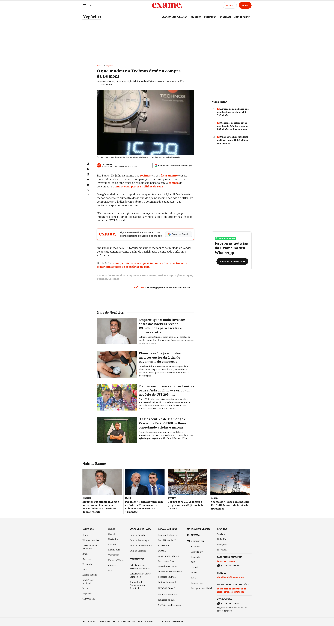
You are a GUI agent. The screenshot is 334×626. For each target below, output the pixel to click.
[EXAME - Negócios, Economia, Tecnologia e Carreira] (167, 5)
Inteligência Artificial (88, 581)
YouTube (221, 534)
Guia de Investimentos (141, 545)
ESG (84, 569)
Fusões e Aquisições (170, 275)
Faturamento (148, 275)
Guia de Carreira (138, 550)
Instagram (222, 544)
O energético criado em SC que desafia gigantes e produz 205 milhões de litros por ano (232, 126)
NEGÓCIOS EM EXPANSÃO (174, 17)
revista (195, 535)
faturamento (169, 175)
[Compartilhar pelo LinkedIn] (88, 174)
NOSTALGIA (225, 17)
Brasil (85, 554)
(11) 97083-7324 (230, 603)
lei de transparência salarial (169, 622)
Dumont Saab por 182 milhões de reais (138, 186)
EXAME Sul (163, 545)
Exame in (195, 546)
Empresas (133, 275)
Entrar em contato (226, 561)
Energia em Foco (166, 561)
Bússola (162, 550)
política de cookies (121, 622)
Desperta (195, 557)
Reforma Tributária (167, 535)
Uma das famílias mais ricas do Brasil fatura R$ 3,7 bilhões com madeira (232, 140)
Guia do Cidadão (138, 535)
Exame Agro (114, 549)
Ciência (112, 565)
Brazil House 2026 (167, 540)
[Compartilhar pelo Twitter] (88, 184)
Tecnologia (113, 555)
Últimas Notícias (90, 540)
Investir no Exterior (167, 566)
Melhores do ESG (166, 599)
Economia (87, 564)
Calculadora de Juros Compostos (140, 575)
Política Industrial (167, 582)
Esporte (112, 544)
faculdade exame (200, 529)
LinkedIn (221, 539)
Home (99, 65)
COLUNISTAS (88, 598)
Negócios (91, 16)
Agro (193, 578)
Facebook (221, 549)
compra (173, 183)
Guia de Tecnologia (139, 540)
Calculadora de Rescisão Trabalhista (140, 567)
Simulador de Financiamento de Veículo (137, 585)
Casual (111, 534)
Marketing (113, 539)
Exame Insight (89, 574)
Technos (145, 175)
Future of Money (116, 560)
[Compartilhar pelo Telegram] (88, 179)
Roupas (187, 275)
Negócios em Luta (167, 577)
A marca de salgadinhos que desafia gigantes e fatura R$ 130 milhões (233, 112)
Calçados (113, 278)
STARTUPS (196, 17)
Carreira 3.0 (197, 551)
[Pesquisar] (91, 5)
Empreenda (197, 583)
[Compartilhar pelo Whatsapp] (88, 163)
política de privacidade (143, 622)
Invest (85, 588)
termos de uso (104, 622)
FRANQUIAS (210, 17)
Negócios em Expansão (169, 605)
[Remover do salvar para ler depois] (88, 195)
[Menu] (84, 5)
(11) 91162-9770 (230, 565)
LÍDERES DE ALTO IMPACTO (91, 547)
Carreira (86, 559)
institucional (89, 622)
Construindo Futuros (168, 556)
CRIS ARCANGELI (243, 17)
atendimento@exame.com (230, 577)
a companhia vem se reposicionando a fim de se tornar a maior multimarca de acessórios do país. (142, 264)
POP (110, 570)
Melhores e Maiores (167, 594)
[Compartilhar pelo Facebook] (88, 169)
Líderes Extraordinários (170, 571)
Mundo (111, 529)
